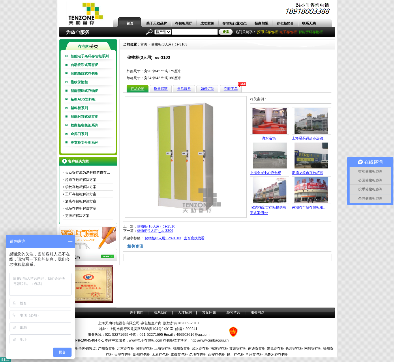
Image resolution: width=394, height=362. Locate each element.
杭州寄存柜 (181, 348)
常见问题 (209, 312)
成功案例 (207, 23)
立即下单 (231, 89)
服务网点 (257, 312)
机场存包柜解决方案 (79, 208)
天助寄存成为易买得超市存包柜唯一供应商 (88, 172)
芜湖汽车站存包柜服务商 (310, 207)
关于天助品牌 (156, 23)
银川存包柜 (235, 354)
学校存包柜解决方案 (79, 187)
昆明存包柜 (198, 354)
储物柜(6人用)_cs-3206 (155, 231)
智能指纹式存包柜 (84, 73)
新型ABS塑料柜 (83, 99)
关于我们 (136, 312)
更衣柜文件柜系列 (84, 143)
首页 (130, 23)
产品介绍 (138, 89)
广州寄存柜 (106, 348)
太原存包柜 (160, 354)
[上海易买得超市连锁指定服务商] (311, 134)
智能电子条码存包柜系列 (90, 56)
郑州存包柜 (141, 354)
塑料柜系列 (79, 108)
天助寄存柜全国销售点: (79, 348)
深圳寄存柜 (144, 348)
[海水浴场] (269, 134)
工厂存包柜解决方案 (79, 194)
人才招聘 (185, 312)
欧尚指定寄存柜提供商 (269, 207)
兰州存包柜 (254, 354)
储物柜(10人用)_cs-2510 (156, 226)
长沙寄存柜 (294, 348)
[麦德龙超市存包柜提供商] (311, 168)
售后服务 (184, 89)
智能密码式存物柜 (84, 91)
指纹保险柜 (79, 82)
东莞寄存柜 (275, 348)
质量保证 (161, 89)
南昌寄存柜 (313, 348)
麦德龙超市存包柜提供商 (310, 173)
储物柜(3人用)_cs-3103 (169, 44)
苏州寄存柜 (238, 348)
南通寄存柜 (256, 348)
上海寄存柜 (163, 348)
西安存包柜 (216, 354)
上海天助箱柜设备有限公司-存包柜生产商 (130, 323)
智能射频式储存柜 (84, 117)
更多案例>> (259, 213)
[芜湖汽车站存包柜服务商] (311, 203)
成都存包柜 (179, 354)
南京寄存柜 (219, 348)
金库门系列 (79, 134)
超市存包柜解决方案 (79, 180)
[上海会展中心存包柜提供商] (269, 168)
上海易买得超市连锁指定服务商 (310, 138)
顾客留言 (233, 312)
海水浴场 (269, 138)
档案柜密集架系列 (84, 125)
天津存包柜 (123, 354)
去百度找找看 (194, 238)
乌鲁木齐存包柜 (276, 354)
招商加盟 (262, 23)
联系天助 (309, 23)
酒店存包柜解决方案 (79, 201)
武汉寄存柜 (200, 348)
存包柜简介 (285, 23)
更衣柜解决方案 (76, 216)
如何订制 (207, 89)
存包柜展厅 (183, 23)
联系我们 (161, 312)
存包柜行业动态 (234, 23)
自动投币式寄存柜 (84, 65)
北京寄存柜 (125, 348)
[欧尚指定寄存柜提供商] (269, 203)
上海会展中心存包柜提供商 (269, 173)
